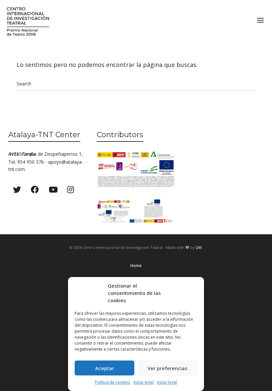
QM (198, 247)
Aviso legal (143, 382)
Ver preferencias (167, 368)
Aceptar (104, 368)
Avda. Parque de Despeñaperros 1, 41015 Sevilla (45, 154)
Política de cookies (112, 382)
